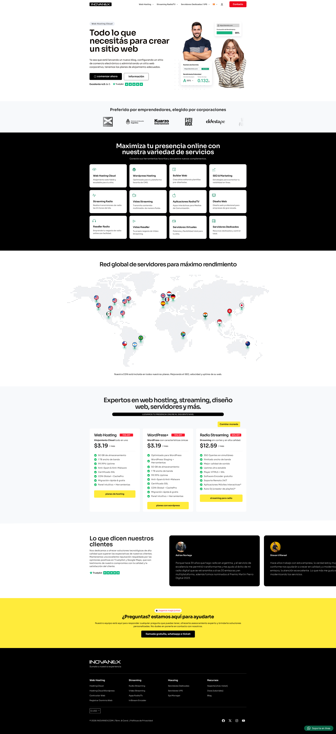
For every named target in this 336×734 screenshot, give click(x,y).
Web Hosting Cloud (102, 24)
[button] (229, 424)
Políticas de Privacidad (141, 720)
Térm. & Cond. (122, 720)
